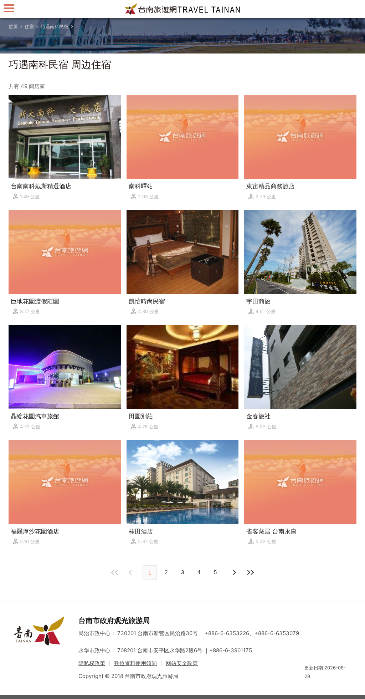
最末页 (250, 572)
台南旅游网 (182, 9)
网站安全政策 (182, 663)
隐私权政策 (91, 663)
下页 (131, 572)
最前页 (115, 572)
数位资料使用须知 (135, 663)
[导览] (9, 8)
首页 (13, 26)
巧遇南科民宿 (54, 26)
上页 (234, 572)
